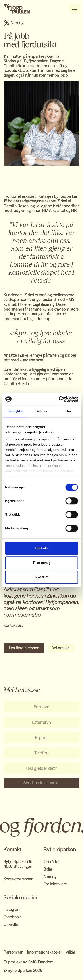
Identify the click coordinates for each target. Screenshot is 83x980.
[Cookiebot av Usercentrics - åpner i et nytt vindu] (59, 399)
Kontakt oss (13, 625)
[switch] (71, 500)
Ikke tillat (41, 577)
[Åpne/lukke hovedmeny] (74, 9)
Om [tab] (68, 411)
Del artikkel (60, 647)
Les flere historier (24, 647)
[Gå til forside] (17, 9)
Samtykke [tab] (15, 411)
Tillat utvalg (41, 563)
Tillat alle (41, 548)
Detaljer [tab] (41, 411)
